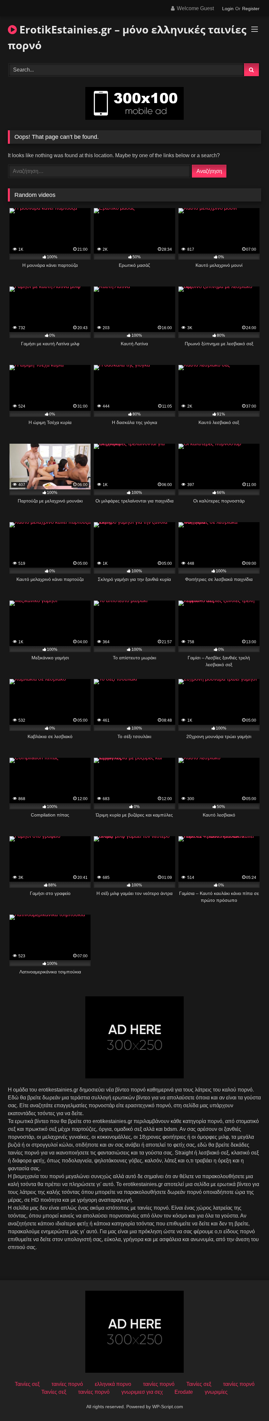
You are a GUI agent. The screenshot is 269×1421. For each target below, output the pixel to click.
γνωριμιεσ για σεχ (142, 1392)
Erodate (184, 1392)
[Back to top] (248, 1401)
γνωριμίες (216, 1392)
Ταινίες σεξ (27, 1384)
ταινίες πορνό (67, 1384)
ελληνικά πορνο (113, 1384)
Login (228, 8)
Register (250, 8)
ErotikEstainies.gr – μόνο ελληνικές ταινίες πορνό (127, 37)
